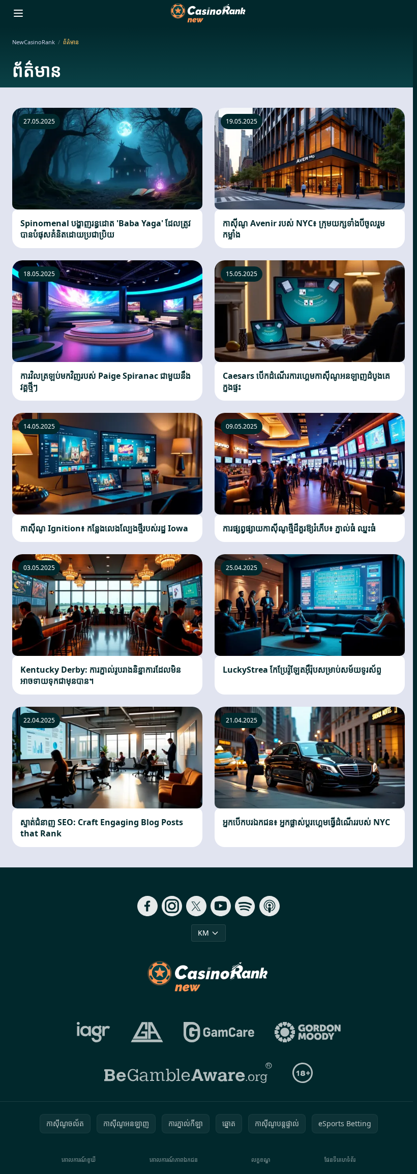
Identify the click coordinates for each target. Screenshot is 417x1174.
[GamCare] (219, 1032)
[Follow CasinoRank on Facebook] (147, 906)
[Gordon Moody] (308, 1032)
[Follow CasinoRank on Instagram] (172, 906)
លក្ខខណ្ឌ (261, 1159)
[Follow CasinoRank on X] (196, 906)
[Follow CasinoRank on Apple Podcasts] (269, 906)
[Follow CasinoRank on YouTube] (221, 906)
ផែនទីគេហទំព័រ (339, 1159)
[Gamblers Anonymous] (147, 1032)
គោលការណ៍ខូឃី (79, 1159)
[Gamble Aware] (188, 1073)
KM (203, 933)
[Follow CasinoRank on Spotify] (245, 906)
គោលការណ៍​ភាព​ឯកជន (174, 1159)
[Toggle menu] (18, 13)
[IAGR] (93, 1032)
